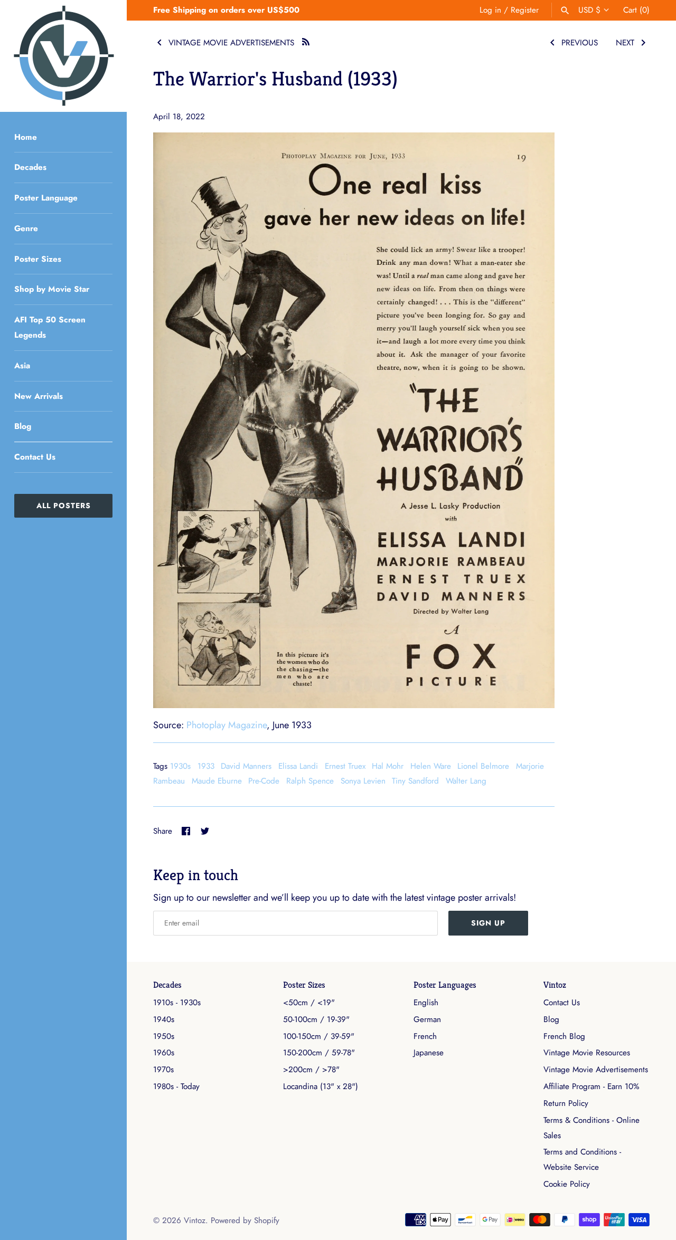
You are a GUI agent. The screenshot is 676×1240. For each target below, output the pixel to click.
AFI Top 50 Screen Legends (50, 327)
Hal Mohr (387, 766)
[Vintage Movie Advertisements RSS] (305, 40)
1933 (206, 766)
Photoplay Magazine (226, 725)
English (426, 1002)
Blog (22, 426)
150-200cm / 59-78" (319, 1052)
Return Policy (565, 1103)
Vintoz (554, 984)
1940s (163, 1019)
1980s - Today (176, 1086)
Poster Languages (445, 984)
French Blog (564, 1036)
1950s (163, 1036)
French (425, 1036)
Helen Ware (430, 766)
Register (525, 10)
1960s (163, 1052)
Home (25, 137)
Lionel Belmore (483, 766)
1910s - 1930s (177, 1002)
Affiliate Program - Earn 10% (591, 1086)
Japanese (429, 1052)
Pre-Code (263, 781)
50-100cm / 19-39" (316, 1019)
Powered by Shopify (245, 1220)
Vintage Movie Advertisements (595, 1069)
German (427, 1019)
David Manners (246, 766)
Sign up (488, 923)
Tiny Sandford (415, 781)
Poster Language (46, 198)
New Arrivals (38, 396)
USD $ (589, 10)
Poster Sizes (37, 259)
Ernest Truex (345, 766)
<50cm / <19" (309, 1002)
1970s (163, 1069)
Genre (26, 228)
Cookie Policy (566, 1184)
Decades (30, 167)
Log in (490, 10)
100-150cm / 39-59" (318, 1036)
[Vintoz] (63, 56)
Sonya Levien (363, 781)
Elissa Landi (298, 766)
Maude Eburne (217, 781)
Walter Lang (466, 781)
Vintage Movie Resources (586, 1052)
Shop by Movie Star (51, 289)
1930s (180, 766)
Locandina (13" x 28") (320, 1086)
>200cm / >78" (311, 1069)
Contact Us (34, 457)
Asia (22, 365)
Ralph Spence (310, 781)
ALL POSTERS (63, 505)
